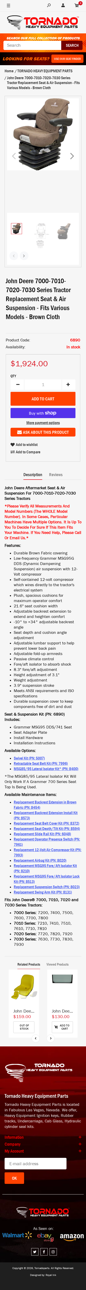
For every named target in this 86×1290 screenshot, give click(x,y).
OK (14, 1178)
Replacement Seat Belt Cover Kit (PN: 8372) (46, 823)
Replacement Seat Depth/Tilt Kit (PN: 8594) (47, 828)
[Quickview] (33, 996)
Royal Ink (51, 1275)
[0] (77, 6)
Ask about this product (46, 432)
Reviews (56, 474)
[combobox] (32, 45)
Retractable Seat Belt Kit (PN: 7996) (41, 763)
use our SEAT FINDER (67, 59)
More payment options (43, 422)
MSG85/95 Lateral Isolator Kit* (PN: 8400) (46, 768)
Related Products (28, 964)
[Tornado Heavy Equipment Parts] (43, 23)
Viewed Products (58, 964)
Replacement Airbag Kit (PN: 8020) (40, 860)
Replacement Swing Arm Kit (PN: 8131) (43, 892)
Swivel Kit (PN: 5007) (29, 758)
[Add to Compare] (33, 978)
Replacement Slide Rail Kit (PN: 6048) (42, 834)
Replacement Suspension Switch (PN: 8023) (47, 887)
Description (32, 474)
